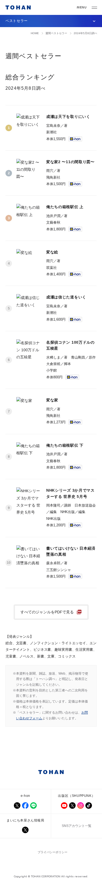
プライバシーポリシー (52, 852)
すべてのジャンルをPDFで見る (47, 612)
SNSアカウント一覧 (76, 826)
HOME (35, 33)
